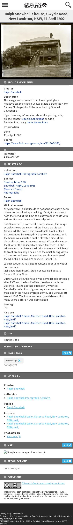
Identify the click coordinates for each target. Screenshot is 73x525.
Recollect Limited (40, 521)
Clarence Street (13, 189)
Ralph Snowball (16, 388)
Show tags (11, 360)
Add (66, 352)
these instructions (37, 122)
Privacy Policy (5, 513)
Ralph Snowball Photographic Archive (28, 398)
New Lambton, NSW (15, 182)
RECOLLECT (4, 521)
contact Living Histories (56, 516)
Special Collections (33, 119)
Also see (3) (14, 436)
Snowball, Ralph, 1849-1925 (19, 185)
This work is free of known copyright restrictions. (43, 483)
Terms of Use (18, 513)
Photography (11, 192)
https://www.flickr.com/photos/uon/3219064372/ (32, 143)
